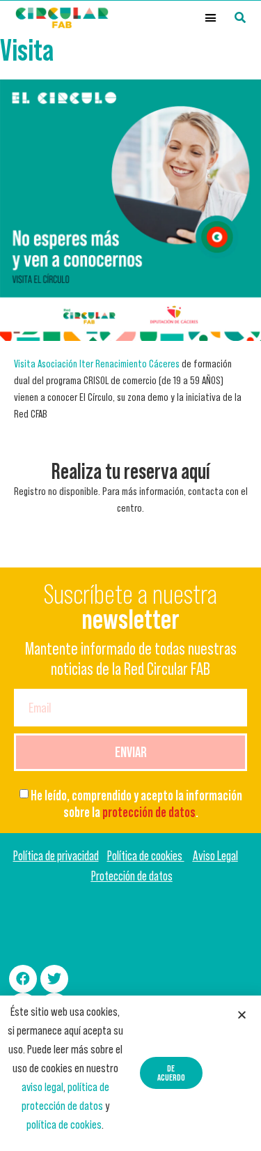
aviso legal (42, 1087)
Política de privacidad (56, 855)
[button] (211, 18)
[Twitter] (54, 979)
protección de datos (149, 812)
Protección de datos (132, 876)
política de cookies (64, 1124)
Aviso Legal (215, 855)
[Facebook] (23, 979)
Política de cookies (145, 855)
